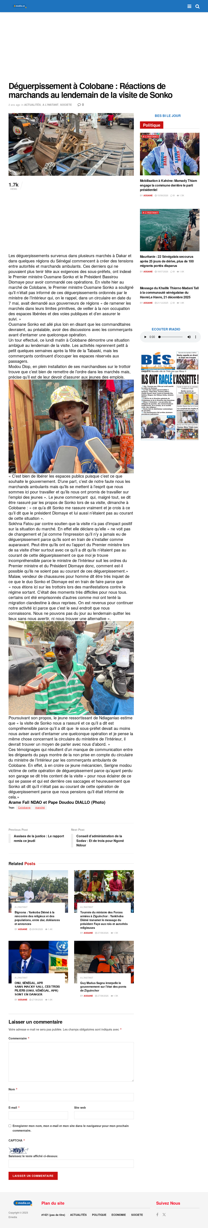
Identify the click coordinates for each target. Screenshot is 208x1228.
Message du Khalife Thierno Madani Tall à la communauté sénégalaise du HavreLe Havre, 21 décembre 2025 (169, 292)
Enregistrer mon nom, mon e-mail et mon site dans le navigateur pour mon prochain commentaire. (71, 1128)
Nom (13, 1089)
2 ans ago (14, 105)
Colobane (24, 807)
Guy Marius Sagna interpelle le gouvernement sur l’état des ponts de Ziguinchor (103, 987)
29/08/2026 (37, 929)
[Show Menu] (189, 6)
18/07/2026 (162, 271)
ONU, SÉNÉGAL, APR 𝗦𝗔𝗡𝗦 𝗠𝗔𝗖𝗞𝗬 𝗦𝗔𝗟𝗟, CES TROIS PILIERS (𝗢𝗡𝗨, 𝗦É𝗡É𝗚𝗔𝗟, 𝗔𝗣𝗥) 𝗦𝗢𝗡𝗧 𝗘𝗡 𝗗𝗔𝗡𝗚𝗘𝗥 (37, 988)
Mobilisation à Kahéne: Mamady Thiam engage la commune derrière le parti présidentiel (168, 185)
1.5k (115, 932)
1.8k (181, 302)
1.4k (49, 929)
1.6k (49, 999)
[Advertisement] (104, 46)
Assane (22, 929)
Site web (80, 1107)
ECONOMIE (119, 1215)
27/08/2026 (102, 932)
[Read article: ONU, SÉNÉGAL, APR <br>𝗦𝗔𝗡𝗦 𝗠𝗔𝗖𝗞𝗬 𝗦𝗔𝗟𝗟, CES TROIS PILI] (38, 962)
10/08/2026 (162, 195)
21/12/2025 (162, 302)
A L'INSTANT (50, 105)
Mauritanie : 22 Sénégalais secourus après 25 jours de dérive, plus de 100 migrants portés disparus (167, 261)
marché (40, 807)
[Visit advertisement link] (169, 396)
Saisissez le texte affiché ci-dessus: (33, 1156)
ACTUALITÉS (32, 105)
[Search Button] (197, 6)
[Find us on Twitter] (164, 1214)
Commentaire (19, 1038)
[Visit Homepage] (19, 6)
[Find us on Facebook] (157, 1215)
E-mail (14, 1107)
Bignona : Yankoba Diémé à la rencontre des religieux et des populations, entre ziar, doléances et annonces (37, 918)
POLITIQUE (99, 1215)
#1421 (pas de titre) (53, 1215)
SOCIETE (66, 105)
